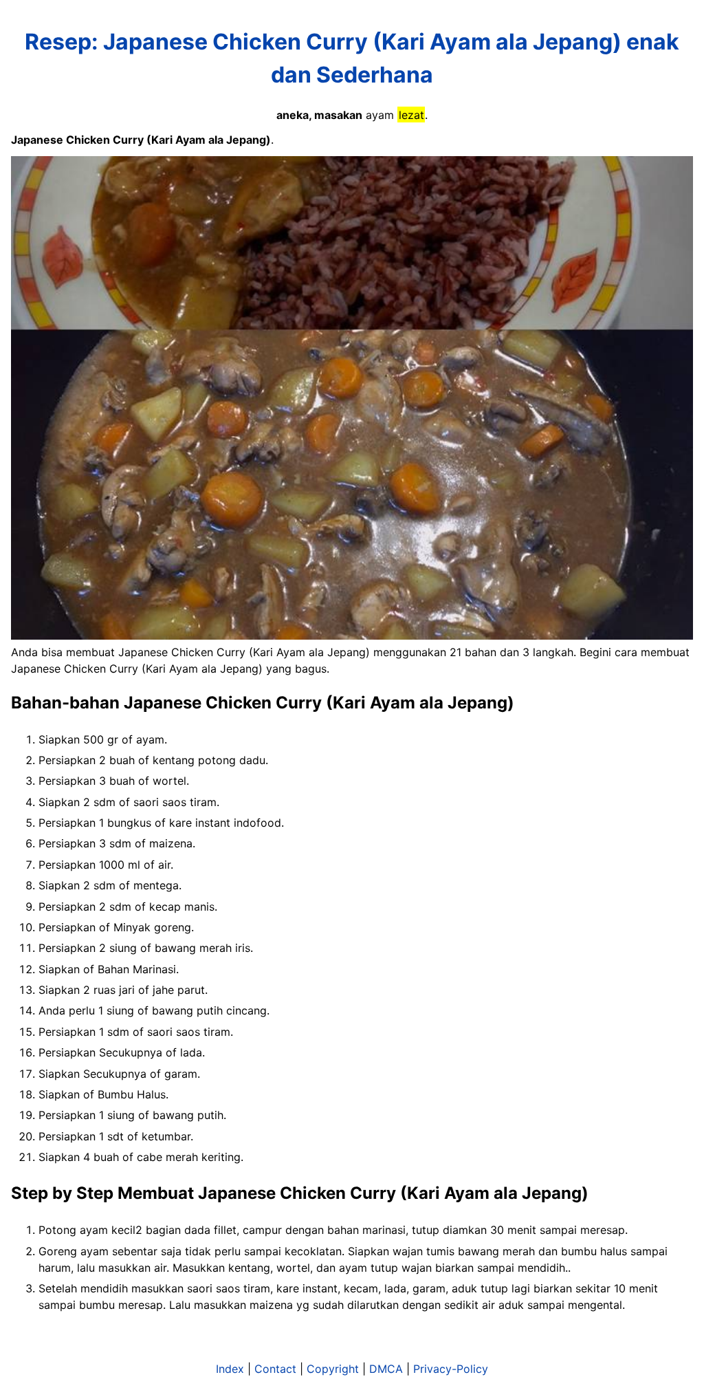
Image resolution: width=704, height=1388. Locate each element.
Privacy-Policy (450, 1369)
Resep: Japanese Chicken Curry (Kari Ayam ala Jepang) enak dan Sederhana (352, 58)
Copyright (333, 1369)
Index (230, 1369)
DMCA (386, 1369)
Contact (275, 1369)
